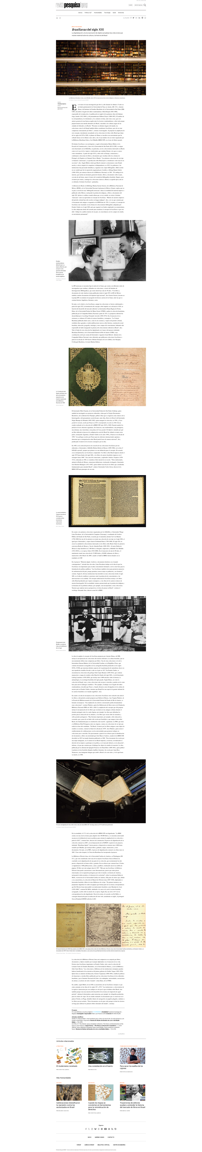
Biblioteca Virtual (104, 1145)
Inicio (90, 1137)
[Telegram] (102, 1129)
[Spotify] (109, 1129)
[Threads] (98, 1129)
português (143, 0)
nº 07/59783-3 (96, 1012)
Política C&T (88, 12)
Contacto (111, 1137)
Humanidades (98, 12)
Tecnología (107, 12)
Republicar (122, 1033)
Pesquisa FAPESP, (83, 899)
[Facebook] (86, 1129)
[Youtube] (105, 1129)
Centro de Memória (119, 1145)
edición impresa (138, 5)
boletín (130, 5)
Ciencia (80, 12)
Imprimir (57, 18)
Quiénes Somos (99, 1137)
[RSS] (112, 1129)
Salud (114, 12)
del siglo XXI (88, 29)
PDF (60, 18)
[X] (89, 1129)
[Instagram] (92, 1129)
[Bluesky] (95, 1129)
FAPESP (79, 1145)
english (138, 0)
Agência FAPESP (89, 1145)
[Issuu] (115, 1129)
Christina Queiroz (62, 103)
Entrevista (121, 12)
